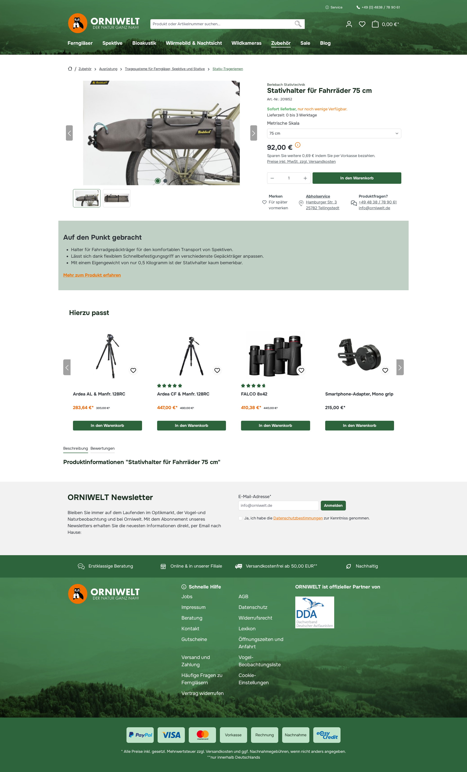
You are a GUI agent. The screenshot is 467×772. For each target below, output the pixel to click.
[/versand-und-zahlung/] (140, 735)
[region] (161, 144)
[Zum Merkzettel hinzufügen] (133, 370)
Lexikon (247, 629)
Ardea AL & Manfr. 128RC (99, 394)
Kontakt (190, 629)
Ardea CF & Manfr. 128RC (183, 394)
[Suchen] (298, 24)
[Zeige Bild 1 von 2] (158, 181)
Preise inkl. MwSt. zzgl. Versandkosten (301, 161)
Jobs (186, 597)
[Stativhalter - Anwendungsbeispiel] (161, 133)
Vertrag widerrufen (202, 693)
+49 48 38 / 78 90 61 (378, 202)
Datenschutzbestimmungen (298, 518)
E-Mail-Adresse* (254, 496)
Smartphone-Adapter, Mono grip (359, 394)
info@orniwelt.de (374, 208)
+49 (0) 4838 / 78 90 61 (381, 7)
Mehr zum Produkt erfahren (92, 275)
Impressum (193, 607)
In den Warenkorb (357, 178)
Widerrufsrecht (255, 618)
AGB (243, 597)
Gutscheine (194, 639)
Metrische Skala (294, 123)
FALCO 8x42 (254, 394)
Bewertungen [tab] (102, 448)
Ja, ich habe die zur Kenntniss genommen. (307, 518)
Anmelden (333, 505)
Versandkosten (219, 751)
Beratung (191, 618)
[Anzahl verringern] (272, 178)
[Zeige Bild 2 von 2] (165, 181)
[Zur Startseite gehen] (104, 23)
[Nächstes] (253, 133)
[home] (70, 68)
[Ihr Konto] (349, 24)
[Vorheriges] (69, 133)
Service (336, 7)
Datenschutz (253, 607)
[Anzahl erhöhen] (305, 178)
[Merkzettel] (362, 24)
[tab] (75, 448)
